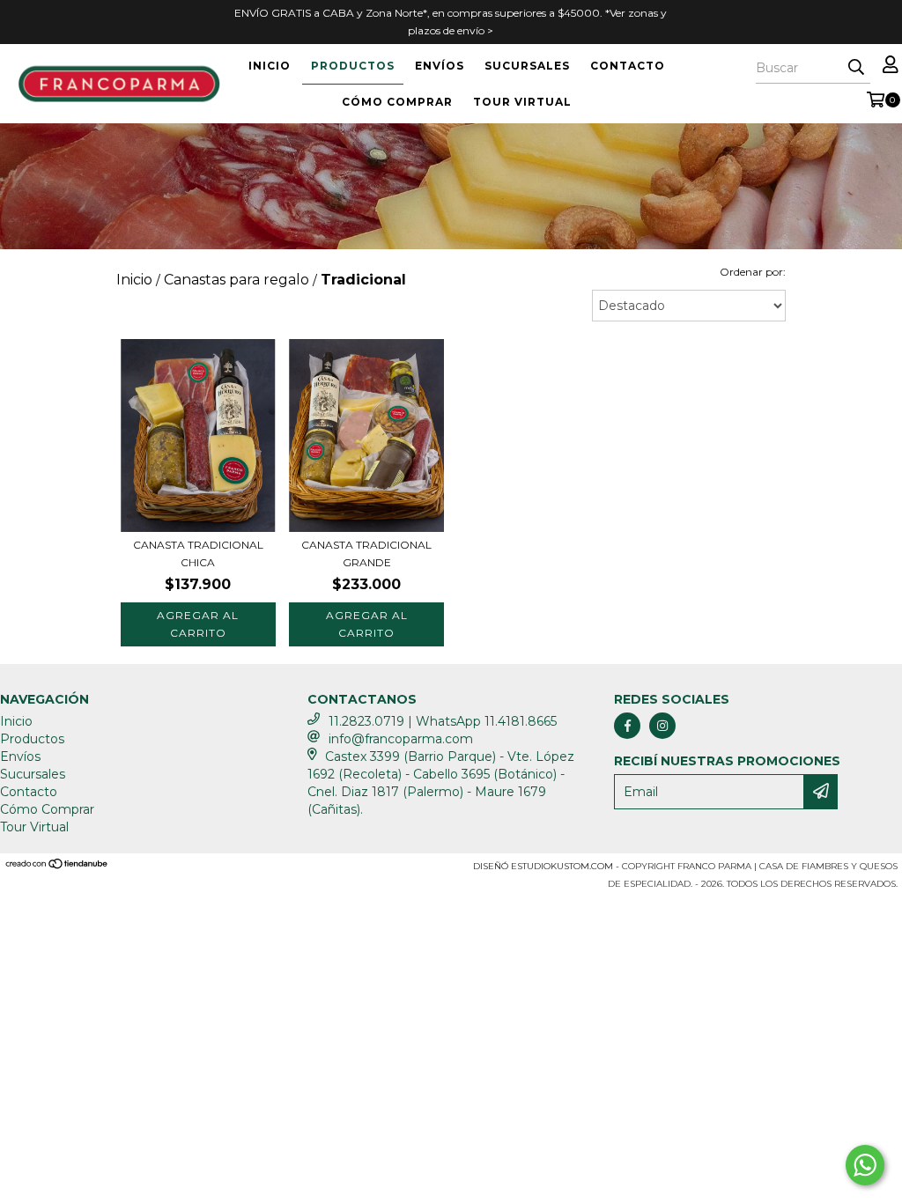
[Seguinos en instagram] (662, 725)
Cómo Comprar (397, 101)
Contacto (627, 65)
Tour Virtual (522, 101)
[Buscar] (856, 68)
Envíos (439, 65)
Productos (353, 65)
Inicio (269, 65)
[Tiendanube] (57, 866)
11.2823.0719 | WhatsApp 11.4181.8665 (443, 721)
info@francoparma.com (401, 739)
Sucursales (527, 65)
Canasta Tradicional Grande (366, 553)
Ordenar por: (753, 271)
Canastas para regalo (236, 279)
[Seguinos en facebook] (627, 725)
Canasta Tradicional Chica (198, 553)
